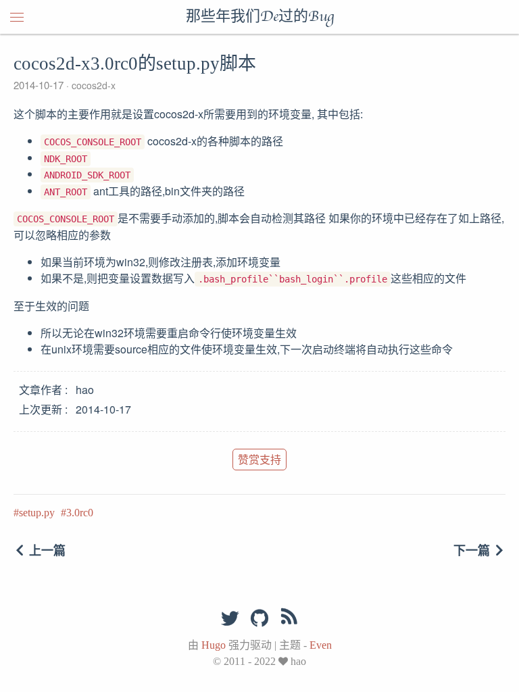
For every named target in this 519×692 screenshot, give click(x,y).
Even (321, 645)
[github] (259, 619)
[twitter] (230, 619)
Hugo (213, 645)
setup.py (37, 512)
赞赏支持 (259, 459)
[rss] (289, 619)
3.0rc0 (79, 512)
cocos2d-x (92, 85)
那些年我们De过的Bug (260, 16)
